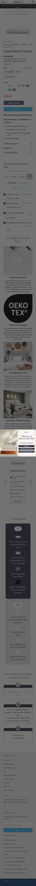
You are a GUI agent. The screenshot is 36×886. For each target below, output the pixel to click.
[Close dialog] (35, 430)
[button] (26, 446)
